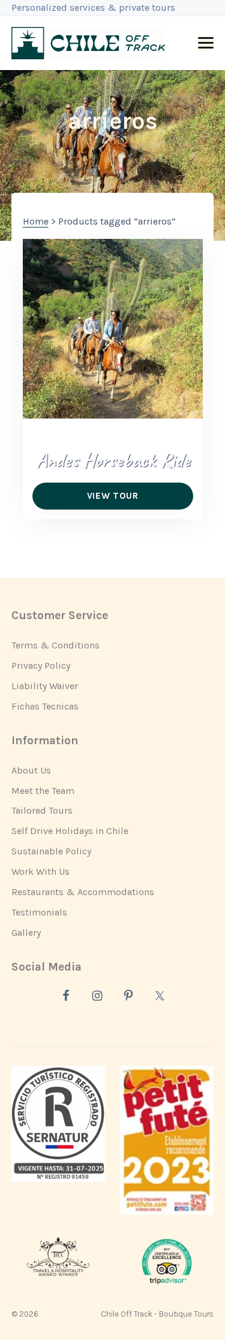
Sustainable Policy (51, 851)
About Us (31, 770)
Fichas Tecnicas (45, 706)
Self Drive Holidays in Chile (69, 830)
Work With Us (40, 871)
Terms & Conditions (55, 645)
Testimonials (39, 912)
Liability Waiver (44, 686)
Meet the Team (42, 790)
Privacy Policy (40, 665)
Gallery (26, 932)
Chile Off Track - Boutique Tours (157, 1313)
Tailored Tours (42, 810)
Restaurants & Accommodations (82, 892)
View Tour (113, 495)
